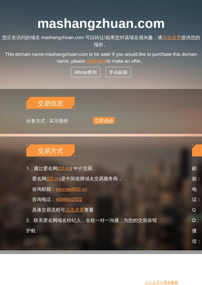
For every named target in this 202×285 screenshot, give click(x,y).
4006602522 (69, 199)
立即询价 (103, 120)
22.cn (64, 168)
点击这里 (171, 37)
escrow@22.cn (71, 188)
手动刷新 (118, 71)
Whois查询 (85, 71)
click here (97, 60)
